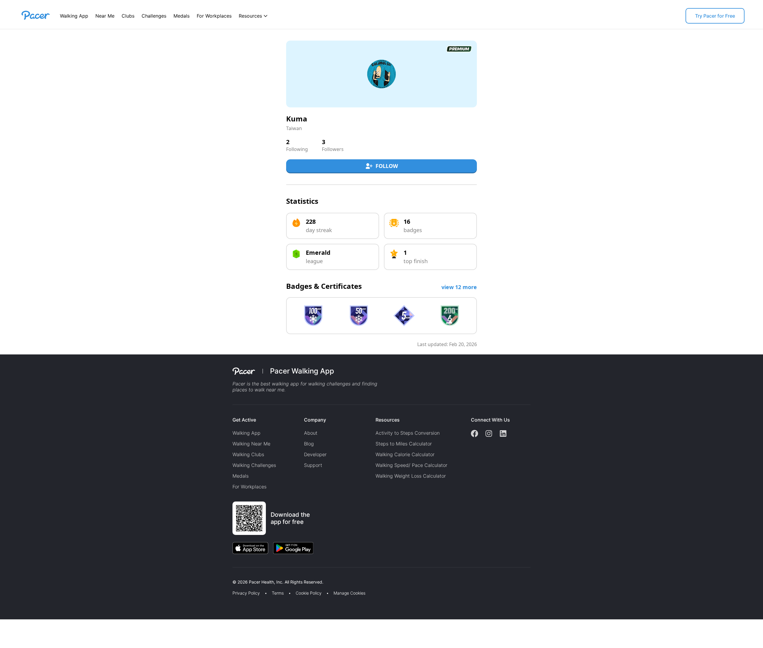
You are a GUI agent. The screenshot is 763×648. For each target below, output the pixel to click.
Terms (278, 593)
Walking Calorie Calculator (405, 454)
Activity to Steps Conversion (408, 433)
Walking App (74, 16)
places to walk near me (258, 390)
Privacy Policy (246, 593)
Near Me (104, 16)
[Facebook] (474, 434)
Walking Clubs (248, 454)
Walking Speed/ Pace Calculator (411, 465)
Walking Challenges (254, 465)
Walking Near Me (251, 444)
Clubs (128, 16)
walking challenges (329, 384)
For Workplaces (214, 16)
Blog (309, 444)
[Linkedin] (503, 434)
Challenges (154, 16)
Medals (181, 16)
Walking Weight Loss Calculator (411, 476)
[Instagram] (488, 434)
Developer (315, 454)
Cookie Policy (309, 593)
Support (313, 465)
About (310, 433)
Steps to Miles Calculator (404, 444)
